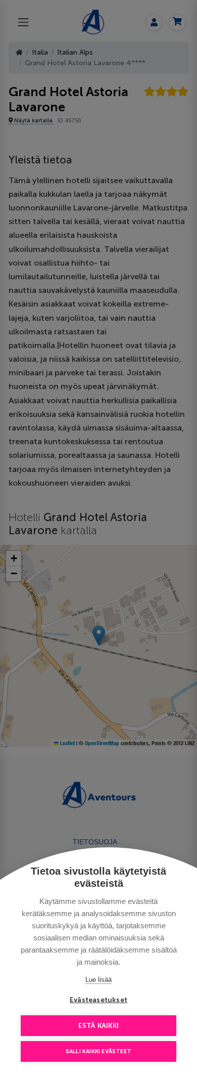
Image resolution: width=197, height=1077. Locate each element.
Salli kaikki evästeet (98, 1051)
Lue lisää (98, 979)
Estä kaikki (98, 1025)
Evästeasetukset (98, 1000)
